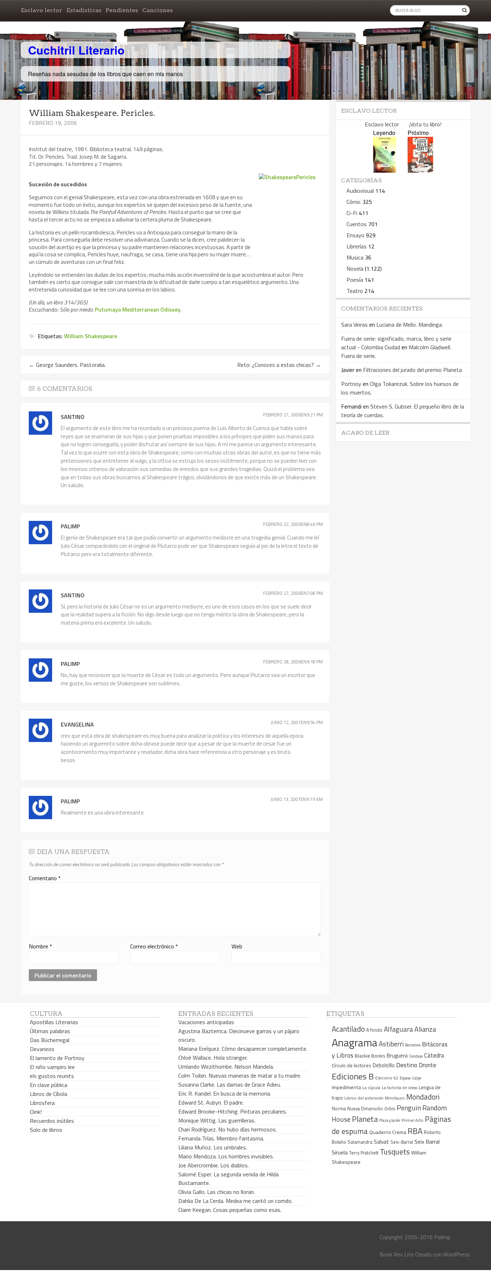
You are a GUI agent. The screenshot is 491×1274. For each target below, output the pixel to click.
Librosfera (42, 1102)
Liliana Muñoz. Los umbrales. (212, 1147)
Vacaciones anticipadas (206, 1022)
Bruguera (397, 1055)
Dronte (427, 1064)
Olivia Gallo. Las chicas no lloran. (216, 1191)
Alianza (425, 1029)
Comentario (45, 878)
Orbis (389, 1108)
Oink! (36, 1111)
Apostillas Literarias (54, 1022)
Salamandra (360, 1141)
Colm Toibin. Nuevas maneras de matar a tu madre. (239, 1075)
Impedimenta (346, 1087)
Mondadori (423, 1096)
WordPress (456, 1254)
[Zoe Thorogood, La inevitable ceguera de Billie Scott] (420, 170)
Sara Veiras (354, 324)
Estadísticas (83, 10)
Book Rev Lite (397, 1254)
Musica (355, 257)
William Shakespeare (90, 336)
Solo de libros (46, 1129)
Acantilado (348, 1029)
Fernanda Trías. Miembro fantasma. (221, 1138)
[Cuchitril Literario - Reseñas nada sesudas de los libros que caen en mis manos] (438, 44)
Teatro (355, 290)
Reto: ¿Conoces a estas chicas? (279, 364)
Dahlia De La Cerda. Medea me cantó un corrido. (235, 1200)
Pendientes (122, 10)
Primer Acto (412, 1120)
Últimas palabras (50, 1031)
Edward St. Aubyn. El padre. (211, 1102)
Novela (355, 268)
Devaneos (42, 1049)
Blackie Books (370, 1056)
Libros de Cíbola (48, 1093)
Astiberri (391, 1044)
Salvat (381, 1142)
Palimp (70, 526)
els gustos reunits (52, 1076)
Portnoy (351, 383)
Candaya (416, 1056)
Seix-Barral (401, 1142)
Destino (406, 1065)
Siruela (340, 1152)
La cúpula (371, 1087)
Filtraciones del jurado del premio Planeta (412, 369)
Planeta (365, 1119)
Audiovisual (360, 190)
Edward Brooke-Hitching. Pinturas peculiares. (232, 1111)
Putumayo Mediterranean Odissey (137, 309)
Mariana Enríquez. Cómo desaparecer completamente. (242, 1048)
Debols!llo (384, 1065)
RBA (415, 1131)
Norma (339, 1108)
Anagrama (354, 1042)
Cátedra (434, 1055)
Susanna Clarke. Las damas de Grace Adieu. (229, 1084)
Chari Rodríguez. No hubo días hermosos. (227, 1129)
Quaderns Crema (387, 1132)
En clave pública (48, 1085)
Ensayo (355, 235)
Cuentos (357, 224)
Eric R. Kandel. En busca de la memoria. (224, 1093)
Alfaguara (398, 1029)
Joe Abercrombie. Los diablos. (213, 1165)
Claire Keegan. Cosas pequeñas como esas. (229, 1209)
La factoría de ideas (399, 1087)
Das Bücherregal (49, 1040)
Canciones (157, 10)
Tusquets (395, 1151)
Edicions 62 (386, 1077)
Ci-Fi (352, 213)
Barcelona (413, 1045)
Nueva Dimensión (365, 1108)
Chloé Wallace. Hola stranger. (213, 1057)
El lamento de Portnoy (57, 1058)
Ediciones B (353, 1076)
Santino (72, 416)
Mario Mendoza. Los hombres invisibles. (226, 1156)
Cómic (354, 201)
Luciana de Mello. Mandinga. (409, 324)
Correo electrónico (154, 946)
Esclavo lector (41, 10)
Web (236, 946)
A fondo (374, 1029)
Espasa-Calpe (410, 1078)
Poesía (355, 279)
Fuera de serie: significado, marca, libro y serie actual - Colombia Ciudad (396, 342)
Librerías (357, 246)
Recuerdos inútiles (52, 1120)
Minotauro (395, 1098)
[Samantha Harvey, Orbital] (384, 170)
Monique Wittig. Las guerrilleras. (217, 1120)
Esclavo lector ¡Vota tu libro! (403, 124)
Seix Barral (427, 1141)
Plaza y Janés (389, 1120)
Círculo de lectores (351, 1065)
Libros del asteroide (364, 1098)
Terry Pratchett (363, 1152)
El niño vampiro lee (52, 1067)
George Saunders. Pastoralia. (67, 364)
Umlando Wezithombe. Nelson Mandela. (226, 1066)
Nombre (40, 946)
